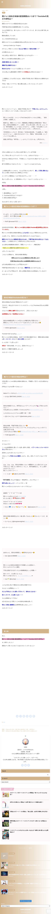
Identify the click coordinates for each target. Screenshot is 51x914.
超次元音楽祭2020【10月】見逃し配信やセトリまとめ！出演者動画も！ (28, 874)
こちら (18, 334)
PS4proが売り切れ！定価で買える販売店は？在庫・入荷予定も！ (20, 729)
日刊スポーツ (45, 142)
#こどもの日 (21, 575)
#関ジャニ (24, 216)
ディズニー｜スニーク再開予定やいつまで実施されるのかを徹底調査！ (28, 892)
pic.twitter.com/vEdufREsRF (34, 393)
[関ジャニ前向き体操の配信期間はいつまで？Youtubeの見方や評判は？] (27, 716)
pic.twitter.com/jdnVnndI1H (22, 324)
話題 (4, 722)
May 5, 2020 (22, 221)
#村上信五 (40, 410)
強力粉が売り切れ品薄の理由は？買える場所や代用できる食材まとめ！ (22, 731)
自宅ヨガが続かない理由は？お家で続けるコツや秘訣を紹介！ (26, 802)
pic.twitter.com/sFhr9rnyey (11, 218)
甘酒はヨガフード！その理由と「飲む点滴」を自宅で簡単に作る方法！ (29, 811)
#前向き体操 (42, 216)
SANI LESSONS (25, 6)
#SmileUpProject (32, 216)
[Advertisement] (25, 97)
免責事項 (30, 847)
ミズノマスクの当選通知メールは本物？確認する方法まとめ (25, 883)
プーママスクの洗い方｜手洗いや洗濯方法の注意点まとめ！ (25, 865)
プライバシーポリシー (23, 847)
